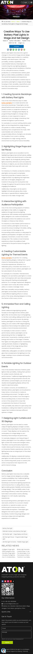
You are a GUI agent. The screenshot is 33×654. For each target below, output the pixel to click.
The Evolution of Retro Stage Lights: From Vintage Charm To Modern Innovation (24, 555)
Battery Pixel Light (7, 528)
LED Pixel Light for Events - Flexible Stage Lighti (15, 542)
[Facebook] (3, 581)
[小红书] (11, 581)
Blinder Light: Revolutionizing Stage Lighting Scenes (24, 549)
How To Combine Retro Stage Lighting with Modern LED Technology (9, 557)
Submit (7, 642)
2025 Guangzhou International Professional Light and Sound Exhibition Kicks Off (9, 551)
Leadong (19, 651)
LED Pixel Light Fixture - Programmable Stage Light (15, 538)
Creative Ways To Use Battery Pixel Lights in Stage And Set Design (24, 551)
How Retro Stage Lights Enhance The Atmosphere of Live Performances (9, 553)
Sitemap (25, 651)
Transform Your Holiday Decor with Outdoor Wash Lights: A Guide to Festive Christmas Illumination (24, 557)
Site (23, 43)
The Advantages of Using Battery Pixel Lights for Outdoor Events (24, 553)
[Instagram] (8, 581)
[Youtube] (5, 581)
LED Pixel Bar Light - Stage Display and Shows (15, 534)
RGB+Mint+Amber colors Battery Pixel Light (14, 531)
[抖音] (13, 581)
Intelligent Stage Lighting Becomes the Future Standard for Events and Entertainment (9, 549)
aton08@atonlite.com (12, 604)
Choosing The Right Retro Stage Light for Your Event (9, 555)
